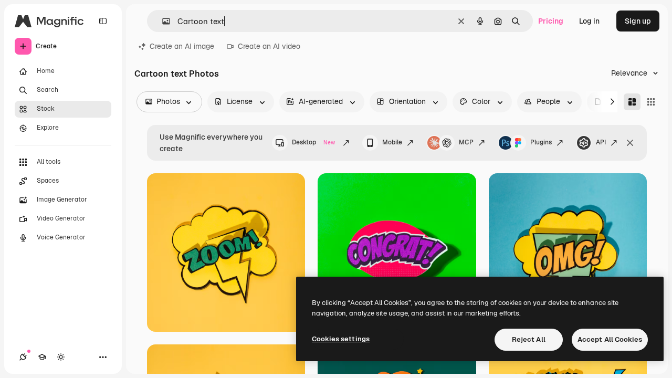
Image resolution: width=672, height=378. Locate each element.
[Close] (630, 143)
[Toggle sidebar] (102, 21)
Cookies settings (341, 338)
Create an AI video (269, 46)
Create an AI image (182, 46)
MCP (466, 142)
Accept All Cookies (610, 339)
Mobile (392, 142)
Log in (589, 21)
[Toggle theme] (60, 357)
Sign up (638, 21)
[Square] (651, 101)
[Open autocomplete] (162, 21)
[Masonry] (632, 101)
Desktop (313, 142)
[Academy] (42, 357)
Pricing (550, 21)
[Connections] (23, 357)
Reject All (528, 339)
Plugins (541, 142)
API (601, 142)
